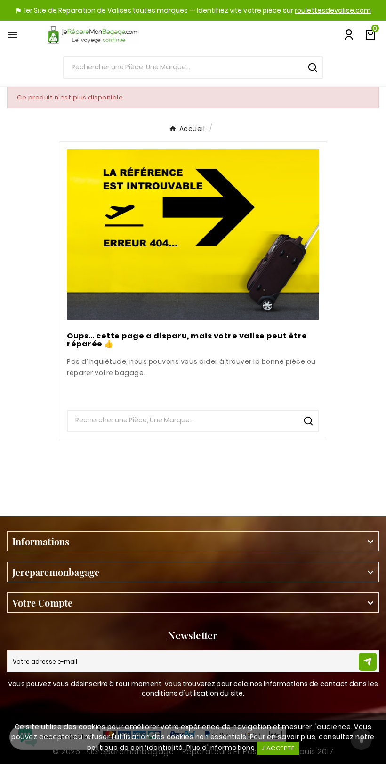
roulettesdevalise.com (333, 10)
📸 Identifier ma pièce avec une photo (193, 391)
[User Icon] (349, 35)
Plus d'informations (220, 747)
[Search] (312, 67)
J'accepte (278, 748)
